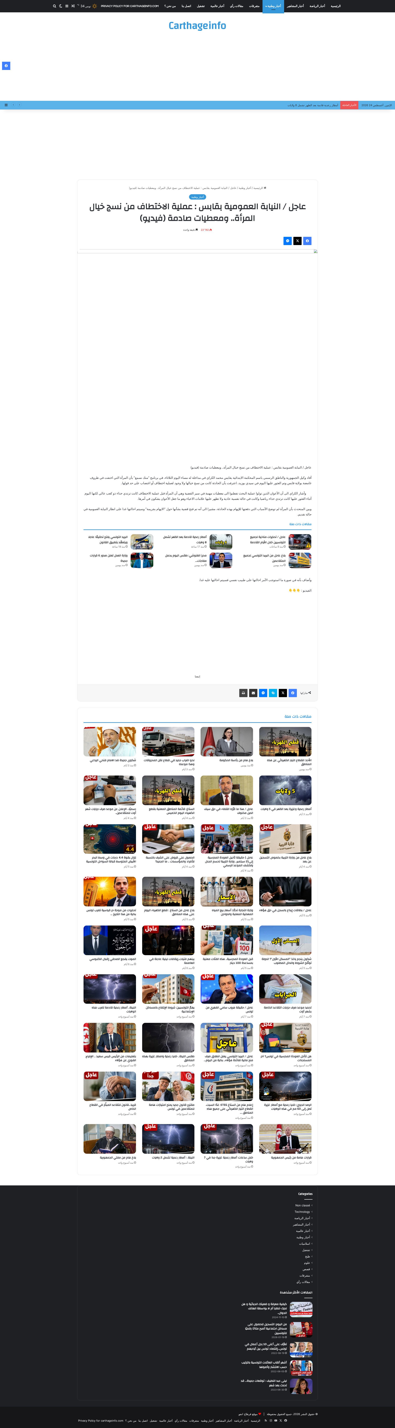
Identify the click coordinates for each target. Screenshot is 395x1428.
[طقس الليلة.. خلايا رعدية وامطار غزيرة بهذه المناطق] (168, 1037)
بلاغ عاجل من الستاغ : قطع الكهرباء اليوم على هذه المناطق (169, 912)
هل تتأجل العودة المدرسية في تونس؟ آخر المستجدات (286, 1058)
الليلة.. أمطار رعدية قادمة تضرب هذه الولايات (114, 1009)
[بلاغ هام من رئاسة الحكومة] (227, 742)
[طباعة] (243, 693)
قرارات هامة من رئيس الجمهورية (291, 1157)
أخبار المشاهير (295, 6)
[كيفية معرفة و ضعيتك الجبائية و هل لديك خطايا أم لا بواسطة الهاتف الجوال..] (301, 1309)
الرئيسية (336, 6)
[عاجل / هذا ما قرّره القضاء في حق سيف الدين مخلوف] (227, 790)
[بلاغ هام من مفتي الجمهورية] (110, 1139)
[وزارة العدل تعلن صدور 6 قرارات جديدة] (142, 560)
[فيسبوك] (307, 241)
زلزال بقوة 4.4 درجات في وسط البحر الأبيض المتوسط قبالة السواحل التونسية (111, 859)
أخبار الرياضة (317, 6)
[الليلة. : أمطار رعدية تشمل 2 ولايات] (168, 1139)
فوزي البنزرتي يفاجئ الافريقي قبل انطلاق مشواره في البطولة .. (301, 105)
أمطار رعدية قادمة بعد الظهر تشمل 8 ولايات (185, 539)
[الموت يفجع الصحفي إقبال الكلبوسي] (110, 940)
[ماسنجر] (287, 241)
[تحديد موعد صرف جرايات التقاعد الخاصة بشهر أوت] (285, 989)
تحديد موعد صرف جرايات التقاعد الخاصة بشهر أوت (287, 1009)
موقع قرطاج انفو (248, 1414)
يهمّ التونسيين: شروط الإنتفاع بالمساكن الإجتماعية (170, 1009)
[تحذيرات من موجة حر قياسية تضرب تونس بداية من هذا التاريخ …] (110, 891)
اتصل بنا (186, 6)
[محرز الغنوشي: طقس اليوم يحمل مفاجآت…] (221, 560)
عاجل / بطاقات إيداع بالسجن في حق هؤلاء (285, 910)
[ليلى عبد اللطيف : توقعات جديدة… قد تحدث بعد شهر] (301, 1386)
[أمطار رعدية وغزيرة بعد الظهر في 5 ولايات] (285, 790)
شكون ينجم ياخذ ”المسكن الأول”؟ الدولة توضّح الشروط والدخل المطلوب (286, 961)
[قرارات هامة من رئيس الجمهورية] (285, 1139)
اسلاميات (304, 1243)
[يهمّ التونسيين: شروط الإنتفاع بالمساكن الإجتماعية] (168, 989)
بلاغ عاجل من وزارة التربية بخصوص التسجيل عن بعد (285, 859)
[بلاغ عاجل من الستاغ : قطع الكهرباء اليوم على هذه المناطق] (168, 891)
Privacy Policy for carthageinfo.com (130, 6)
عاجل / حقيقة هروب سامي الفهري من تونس (229, 1009)
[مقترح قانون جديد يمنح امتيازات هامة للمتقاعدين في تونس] (168, 1086)
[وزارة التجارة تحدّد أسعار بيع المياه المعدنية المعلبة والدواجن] (227, 891)
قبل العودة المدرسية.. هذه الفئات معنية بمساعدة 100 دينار (228, 961)
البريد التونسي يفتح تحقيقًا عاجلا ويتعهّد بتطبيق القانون (108, 539)
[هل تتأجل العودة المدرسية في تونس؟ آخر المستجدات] (285, 1037)
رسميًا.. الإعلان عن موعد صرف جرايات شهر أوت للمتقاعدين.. (110, 811)
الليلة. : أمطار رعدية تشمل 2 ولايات (173, 1157)
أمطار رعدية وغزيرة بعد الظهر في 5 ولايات (286, 809)
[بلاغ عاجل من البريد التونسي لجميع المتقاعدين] (300, 560)
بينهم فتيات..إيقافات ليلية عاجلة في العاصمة (171, 961)
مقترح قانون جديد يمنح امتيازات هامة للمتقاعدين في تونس (171, 1107)
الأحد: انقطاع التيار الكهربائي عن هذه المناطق (289, 762)
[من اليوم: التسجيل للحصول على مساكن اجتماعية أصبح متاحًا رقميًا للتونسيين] (301, 1329)
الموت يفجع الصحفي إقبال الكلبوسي (112, 959)
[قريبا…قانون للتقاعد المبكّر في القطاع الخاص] (110, 1086)
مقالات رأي (236, 6)
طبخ (307, 1256)
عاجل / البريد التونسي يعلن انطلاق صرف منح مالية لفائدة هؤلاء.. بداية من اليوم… (228, 1058)
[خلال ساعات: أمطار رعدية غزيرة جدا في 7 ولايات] (227, 1139)
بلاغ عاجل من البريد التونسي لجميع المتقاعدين (264, 558)
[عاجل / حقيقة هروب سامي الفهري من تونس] (227, 989)
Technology (302, 1211)
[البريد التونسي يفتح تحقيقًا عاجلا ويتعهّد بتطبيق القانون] (142, 542)
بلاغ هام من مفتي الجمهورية (118, 1157)
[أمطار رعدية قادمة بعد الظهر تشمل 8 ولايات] (221, 542)
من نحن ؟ (170, 6)
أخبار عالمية (217, 6)
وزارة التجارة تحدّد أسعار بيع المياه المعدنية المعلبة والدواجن (232, 912)
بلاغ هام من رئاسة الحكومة (236, 760)
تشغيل (201, 6)
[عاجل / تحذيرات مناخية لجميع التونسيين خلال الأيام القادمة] (300, 542)
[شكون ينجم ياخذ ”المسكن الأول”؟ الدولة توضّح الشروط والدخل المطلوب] (285, 940)
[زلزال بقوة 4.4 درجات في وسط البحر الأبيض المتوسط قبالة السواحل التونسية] (110, 839)
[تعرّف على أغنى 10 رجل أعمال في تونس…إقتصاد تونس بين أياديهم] (301, 1349)
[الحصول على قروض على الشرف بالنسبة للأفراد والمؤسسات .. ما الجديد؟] (168, 839)
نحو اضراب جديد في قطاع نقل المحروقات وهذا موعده (169, 762)
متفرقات (254, 6)
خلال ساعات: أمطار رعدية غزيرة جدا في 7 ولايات (228, 1159)
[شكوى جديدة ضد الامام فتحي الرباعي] (110, 742)
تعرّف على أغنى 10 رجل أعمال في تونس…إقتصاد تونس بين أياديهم (266, 1346)
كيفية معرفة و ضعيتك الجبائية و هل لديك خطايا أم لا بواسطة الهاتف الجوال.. (264, 1308)
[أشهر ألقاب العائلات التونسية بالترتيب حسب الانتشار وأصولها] (301, 1368)
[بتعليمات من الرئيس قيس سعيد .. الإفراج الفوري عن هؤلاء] (110, 1037)
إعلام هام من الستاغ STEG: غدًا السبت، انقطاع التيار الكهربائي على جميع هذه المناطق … (229, 1108)
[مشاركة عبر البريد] (253, 693)
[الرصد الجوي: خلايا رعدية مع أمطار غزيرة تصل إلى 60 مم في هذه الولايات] (285, 1086)
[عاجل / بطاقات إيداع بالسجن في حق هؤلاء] (285, 891)
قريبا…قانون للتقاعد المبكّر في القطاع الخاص (112, 1107)
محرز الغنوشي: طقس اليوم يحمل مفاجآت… (186, 558)
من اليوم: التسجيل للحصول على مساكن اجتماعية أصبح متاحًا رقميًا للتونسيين (266, 1329)
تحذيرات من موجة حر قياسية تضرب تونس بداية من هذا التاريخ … (111, 912)
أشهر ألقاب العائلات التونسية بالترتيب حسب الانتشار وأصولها (264, 1365)
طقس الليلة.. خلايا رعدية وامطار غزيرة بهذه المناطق (168, 1058)
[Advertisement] (197, 68)
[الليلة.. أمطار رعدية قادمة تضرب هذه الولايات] (110, 989)
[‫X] (297, 241)
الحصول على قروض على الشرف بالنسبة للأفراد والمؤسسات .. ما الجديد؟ (170, 859)
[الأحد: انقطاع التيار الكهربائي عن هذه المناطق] (285, 742)
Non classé (302, 1205)
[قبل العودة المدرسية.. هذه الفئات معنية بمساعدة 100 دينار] (227, 940)
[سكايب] (273, 693)
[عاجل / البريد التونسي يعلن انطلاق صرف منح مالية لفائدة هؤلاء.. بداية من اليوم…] (227, 1037)
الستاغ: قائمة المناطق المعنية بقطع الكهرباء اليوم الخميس (171, 811)
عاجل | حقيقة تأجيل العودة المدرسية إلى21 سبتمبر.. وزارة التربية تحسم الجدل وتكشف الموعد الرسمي (229, 861)
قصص (306, 1269)
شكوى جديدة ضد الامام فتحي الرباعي (113, 760)
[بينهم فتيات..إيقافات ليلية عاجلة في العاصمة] (168, 940)
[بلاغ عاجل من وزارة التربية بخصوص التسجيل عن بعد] (285, 839)
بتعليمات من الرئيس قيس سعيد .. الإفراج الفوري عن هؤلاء (111, 1058)
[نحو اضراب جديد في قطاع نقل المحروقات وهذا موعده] (168, 742)
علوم (307, 1262)
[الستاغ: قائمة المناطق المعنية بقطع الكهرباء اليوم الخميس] (168, 790)
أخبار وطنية (274, 6)
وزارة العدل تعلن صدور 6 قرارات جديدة (109, 558)
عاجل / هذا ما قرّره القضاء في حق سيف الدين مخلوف (228, 811)
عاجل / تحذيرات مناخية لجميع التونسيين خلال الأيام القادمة (268, 539)
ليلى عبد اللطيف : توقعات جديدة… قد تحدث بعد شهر (264, 1383)
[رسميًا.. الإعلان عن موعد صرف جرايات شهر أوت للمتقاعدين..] (110, 790)
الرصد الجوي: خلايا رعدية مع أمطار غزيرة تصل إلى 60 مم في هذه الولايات (287, 1107)
